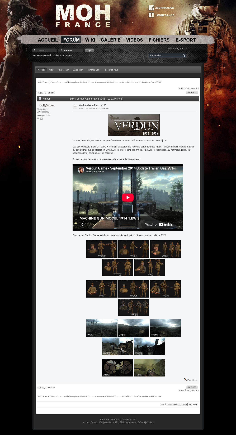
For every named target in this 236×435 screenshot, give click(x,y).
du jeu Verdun (94, 140)
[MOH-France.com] (41, 120)
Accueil (86, 422)
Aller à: (164, 404)
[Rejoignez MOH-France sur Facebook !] (162, 7)
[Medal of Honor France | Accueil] (83, 15)
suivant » (195, 88)
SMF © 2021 (116, 419)
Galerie (107, 422)
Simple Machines (129, 419)
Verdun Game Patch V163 (92, 105)
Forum (94, 422)
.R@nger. (48, 105)
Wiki (101, 422)
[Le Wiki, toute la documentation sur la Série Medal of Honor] (90, 39)
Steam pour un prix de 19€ (150, 235)
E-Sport (141, 422)
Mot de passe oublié (42, 55)
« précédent (184, 88)
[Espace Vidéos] (134, 39)
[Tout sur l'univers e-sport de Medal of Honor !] (185, 39)
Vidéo (115, 422)
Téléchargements (128, 422)
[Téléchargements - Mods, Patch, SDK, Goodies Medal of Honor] (159, 39)
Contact (150, 422)
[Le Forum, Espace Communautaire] (71, 39)
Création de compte (63, 55)
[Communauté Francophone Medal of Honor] (47, 39)
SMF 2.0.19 (104, 419)
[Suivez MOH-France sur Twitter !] (162, 14)
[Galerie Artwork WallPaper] (110, 39)
